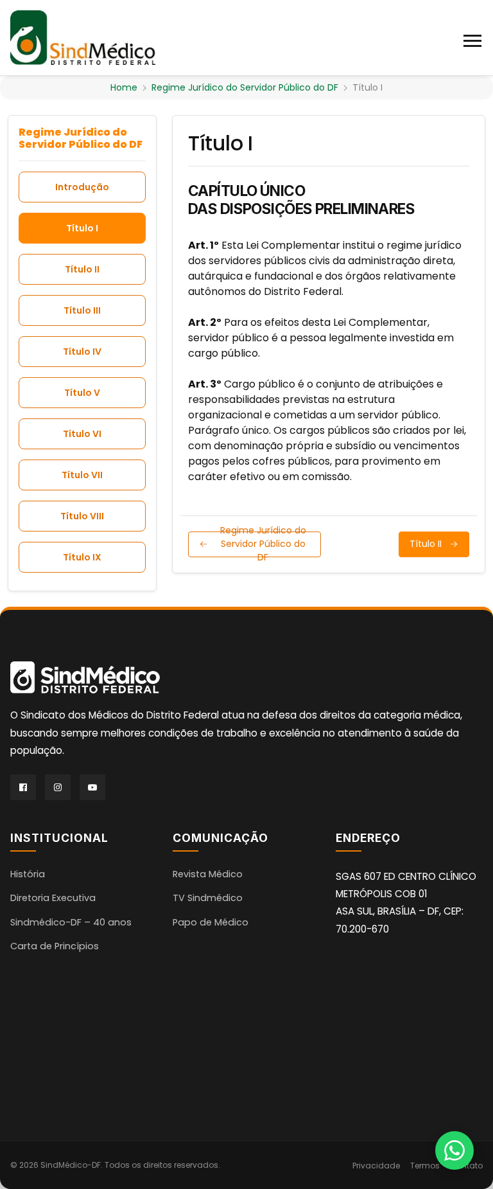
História (27, 874)
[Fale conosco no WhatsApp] (454, 1150)
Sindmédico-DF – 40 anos (71, 922)
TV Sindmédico (208, 897)
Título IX (82, 557)
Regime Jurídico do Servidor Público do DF (244, 87)
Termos (425, 1165)
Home (123, 87)
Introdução (82, 187)
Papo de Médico (210, 922)
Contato (466, 1165)
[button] (473, 38)
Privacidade (376, 1165)
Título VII (82, 475)
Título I (82, 228)
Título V (82, 392)
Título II (82, 269)
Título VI (82, 433)
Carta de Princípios (54, 946)
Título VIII (82, 516)
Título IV (82, 351)
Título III (82, 310)
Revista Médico (208, 874)
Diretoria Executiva (53, 897)
